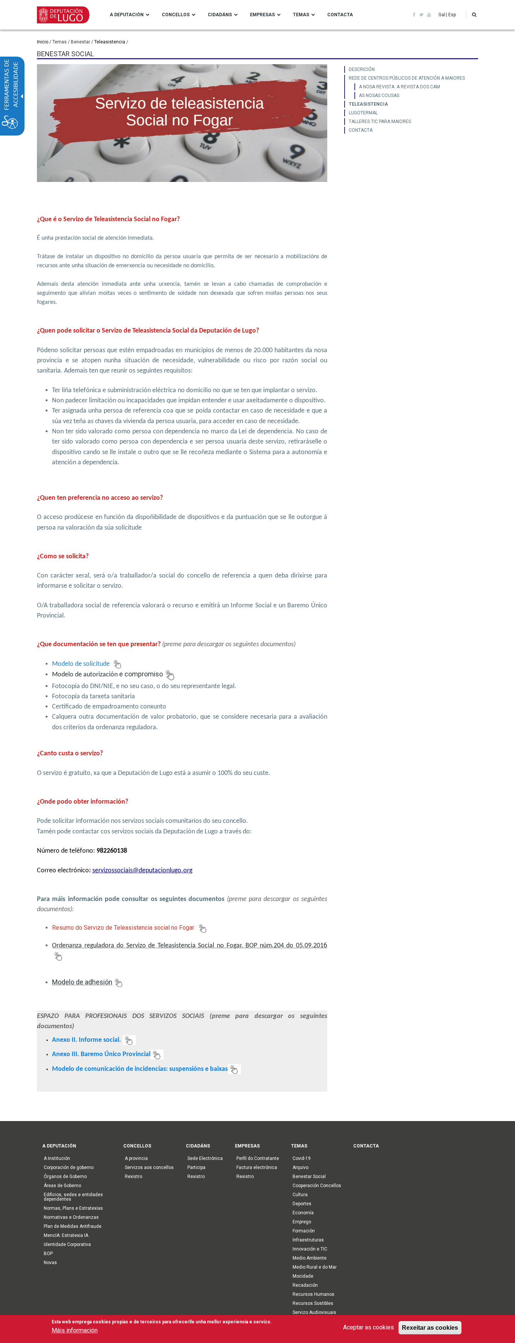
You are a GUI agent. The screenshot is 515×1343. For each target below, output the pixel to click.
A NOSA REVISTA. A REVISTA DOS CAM (399, 86)
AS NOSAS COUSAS (379, 95)
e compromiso (107, 674)
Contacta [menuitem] (340, 14)
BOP (48, 1253)
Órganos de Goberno (65, 1176)
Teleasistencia (109, 42)
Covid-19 (302, 1158)
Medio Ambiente (309, 1258)
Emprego (302, 1221)
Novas (50, 1262)
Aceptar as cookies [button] (368, 1327)
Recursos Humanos (313, 1294)
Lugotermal (363, 113)
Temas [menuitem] (301, 14)
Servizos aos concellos (149, 1167)
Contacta (360, 130)
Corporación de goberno (68, 1167)
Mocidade (303, 1276)
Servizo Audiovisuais (314, 1312)
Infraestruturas (308, 1240)
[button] (474, 14)
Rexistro (133, 1176)
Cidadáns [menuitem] (220, 14)
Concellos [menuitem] (176, 14)
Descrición (362, 69)
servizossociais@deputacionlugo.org (142, 870)
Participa (196, 1167)
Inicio (42, 42)
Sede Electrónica (205, 1158)
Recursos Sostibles (313, 1303)
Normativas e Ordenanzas (71, 1217)
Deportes (302, 1203)
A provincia (136, 1158)
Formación (304, 1231)
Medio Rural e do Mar (315, 1267)
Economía (303, 1212)
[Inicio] (63, 14)
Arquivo (300, 1167)
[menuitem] (411, 69)
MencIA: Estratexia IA (66, 1235)
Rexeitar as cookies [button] (430, 1327)
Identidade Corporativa (67, 1244)
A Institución (57, 1158)
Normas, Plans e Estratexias (73, 1208)
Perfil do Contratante (257, 1158)
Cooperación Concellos (317, 1185)
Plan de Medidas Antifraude (72, 1226)
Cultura (300, 1194)
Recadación (305, 1285)
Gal (441, 14)
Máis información (75, 1330)
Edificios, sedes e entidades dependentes (73, 1197)
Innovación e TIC (310, 1249)
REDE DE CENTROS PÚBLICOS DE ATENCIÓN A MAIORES (407, 78)
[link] (414, 14)
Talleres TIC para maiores (380, 121)
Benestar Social (309, 1176)
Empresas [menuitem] (262, 14)
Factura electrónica (256, 1167)
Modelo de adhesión (82, 982)
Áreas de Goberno (62, 1185)
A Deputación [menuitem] (127, 14)
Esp (452, 14)
